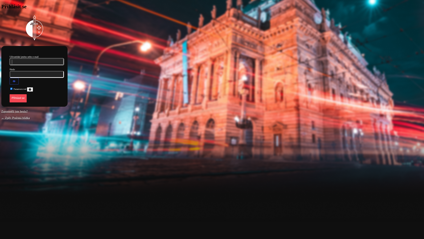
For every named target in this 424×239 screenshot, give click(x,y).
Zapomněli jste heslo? (14, 111)
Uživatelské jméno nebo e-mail (24, 57)
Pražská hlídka (34, 27)
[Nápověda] (30, 89)
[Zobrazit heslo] (14, 81)
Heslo (12, 69)
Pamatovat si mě (20, 89)
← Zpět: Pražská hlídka (15, 118)
